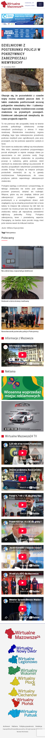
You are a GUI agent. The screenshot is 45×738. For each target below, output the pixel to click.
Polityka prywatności (26, 726)
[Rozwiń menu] (40, 4)
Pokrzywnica (10, 233)
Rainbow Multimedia (22, 731)
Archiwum (6, 726)
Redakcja (39, 726)
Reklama (15, 726)
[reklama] (22, 416)
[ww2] (22, 388)
